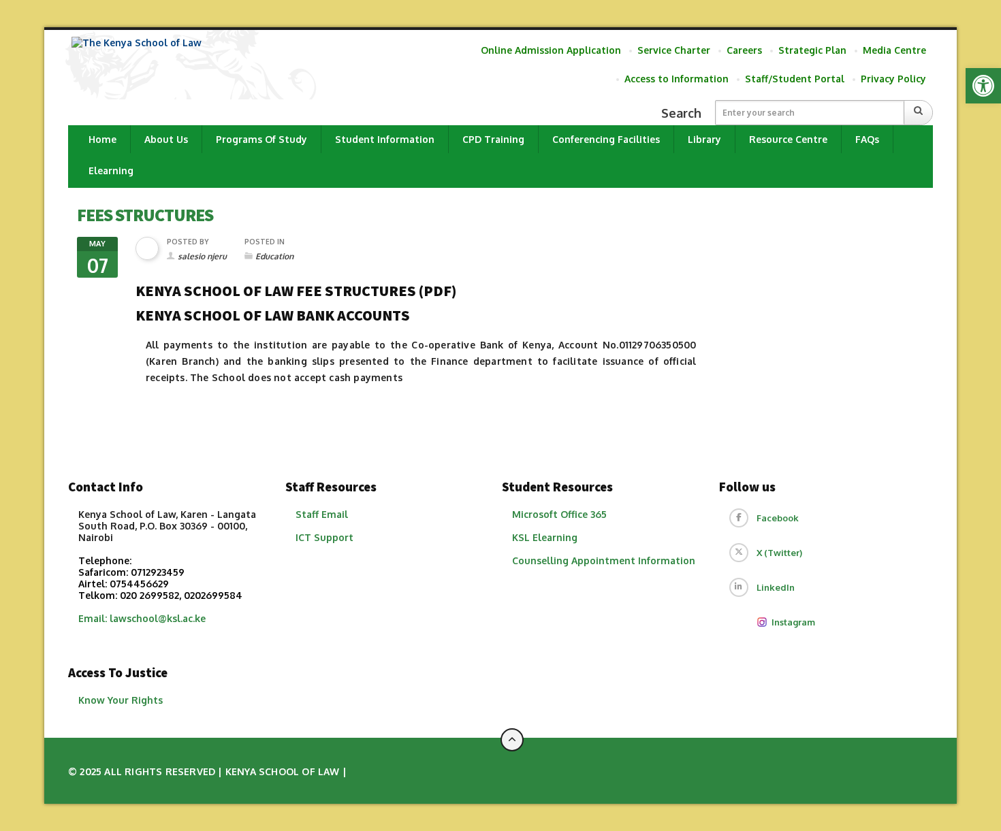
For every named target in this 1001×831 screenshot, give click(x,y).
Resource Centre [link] (788, 139)
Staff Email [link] (322, 514)
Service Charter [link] (673, 50)
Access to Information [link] (676, 78)
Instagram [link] (793, 622)
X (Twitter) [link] (779, 552)
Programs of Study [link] (261, 139)
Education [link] (274, 256)
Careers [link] (744, 50)
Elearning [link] (111, 170)
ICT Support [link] (324, 537)
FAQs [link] (867, 139)
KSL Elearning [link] (544, 537)
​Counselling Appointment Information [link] (603, 560)
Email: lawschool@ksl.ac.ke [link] (142, 618)
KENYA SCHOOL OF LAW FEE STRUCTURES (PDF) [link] (296, 290)
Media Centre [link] (894, 50)
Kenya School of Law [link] (282, 771)
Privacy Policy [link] (893, 78)
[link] (983, 85)
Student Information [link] (384, 139)
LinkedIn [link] (776, 587)
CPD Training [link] (493, 139)
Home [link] (102, 139)
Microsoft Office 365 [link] (559, 514)
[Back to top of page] (512, 739)
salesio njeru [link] (202, 256)
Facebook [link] (778, 517)
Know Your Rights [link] (120, 700)
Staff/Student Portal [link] (794, 78)
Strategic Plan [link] (812, 50)
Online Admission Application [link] (551, 50)
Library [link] (704, 139)
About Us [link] (166, 139)
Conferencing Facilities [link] (606, 139)
